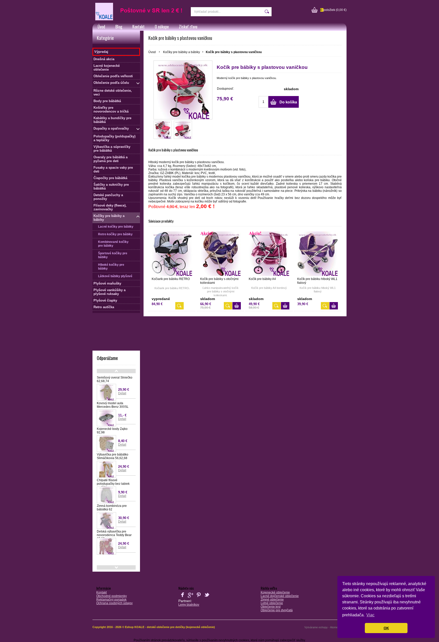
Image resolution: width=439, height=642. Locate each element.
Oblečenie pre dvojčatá (277, 610)
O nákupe (162, 27)
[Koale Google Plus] (190, 598)
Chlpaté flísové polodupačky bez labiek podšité (113, 483)
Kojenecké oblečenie (275, 592)
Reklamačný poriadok (111, 599)
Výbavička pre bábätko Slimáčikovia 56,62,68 (112, 456)
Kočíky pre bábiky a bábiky (181, 52)
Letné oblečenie (272, 603)
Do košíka (288, 102)
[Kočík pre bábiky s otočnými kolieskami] (220, 253)
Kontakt (138, 27)
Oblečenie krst (270, 606)
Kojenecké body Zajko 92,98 (112, 430)
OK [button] (386, 628)
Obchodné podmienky (111, 596)
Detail (122, 393)
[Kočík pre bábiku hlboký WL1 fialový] (317, 253)
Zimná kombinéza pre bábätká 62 (112, 507)
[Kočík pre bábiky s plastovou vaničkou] (182, 89)
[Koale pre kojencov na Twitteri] (207, 598)
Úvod (101, 27)
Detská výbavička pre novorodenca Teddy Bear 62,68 (114, 535)
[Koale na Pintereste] (199, 598)
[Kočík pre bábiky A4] (269, 253)
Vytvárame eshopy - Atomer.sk (323, 627)
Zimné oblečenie (272, 599)
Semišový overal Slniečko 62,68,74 (114, 379)
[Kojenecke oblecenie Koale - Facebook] (182, 598)
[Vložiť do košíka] (236, 305)
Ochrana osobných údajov (114, 603)
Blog (118, 27)
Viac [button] (370, 615)
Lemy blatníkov (188, 604)
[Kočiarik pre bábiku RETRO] (172, 253)
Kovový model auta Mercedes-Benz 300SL (113, 405)
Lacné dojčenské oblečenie (280, 596)
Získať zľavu (188, 27)
